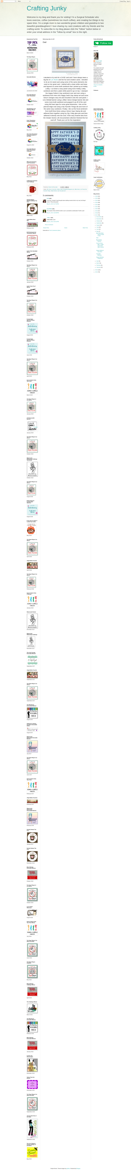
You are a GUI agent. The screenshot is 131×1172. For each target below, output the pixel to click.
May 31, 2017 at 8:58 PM (53, 212)
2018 (96, 213)
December (99, 216)
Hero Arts (54, 189)
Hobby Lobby (60, 189)
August (98, 225)
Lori (48, 198)
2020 (96, 208)
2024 (96, 200)
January (98, 267)
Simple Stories (54, 190)
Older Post (85, 227)
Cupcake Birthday (99, 254)
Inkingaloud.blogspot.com (68, 189)
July (97, 227)
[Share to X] (65, 187)
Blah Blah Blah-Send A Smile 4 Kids (100, 234)
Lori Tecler (54, 80)
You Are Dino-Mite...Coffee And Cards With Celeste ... (100, 246)
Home (65, 227)
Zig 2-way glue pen (61, 190)
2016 (96, 270)
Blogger (78, 1168)
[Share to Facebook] (66, 187)
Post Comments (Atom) (55, 230)
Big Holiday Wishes (99, 240)
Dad (97, 237)
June (97, 229)
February (98, 265)
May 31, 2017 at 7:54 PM (53, 204)
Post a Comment (49, 224)
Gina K (50, 189)
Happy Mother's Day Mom (100, 251)
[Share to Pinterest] (68, 187)
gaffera (68, 1168)
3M (47, 189)
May (97, 231)
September (99, 223)
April (97, 261)
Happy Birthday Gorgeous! (100, 258)
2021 (96, 206)
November (99, 218)
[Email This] (61, 187)
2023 (96, 202)
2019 (96, 210)
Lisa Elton (49, 208)
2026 (96, 196)
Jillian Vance (77, 189)
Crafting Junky (47, 8)
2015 (96, 272)
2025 (96, 198)
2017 (96, 215)
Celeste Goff (98, 61)
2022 (96, 204)
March (98, 263)
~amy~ (48, 217)
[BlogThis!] (63, 187)
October (98, 221)
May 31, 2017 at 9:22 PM (53, 221)
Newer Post (46, 227)
